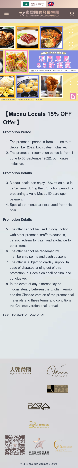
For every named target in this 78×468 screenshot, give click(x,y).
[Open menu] (6, 13)
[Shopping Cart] (71, 13)
